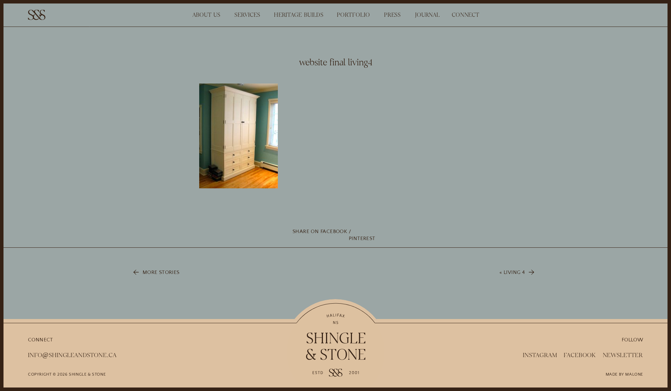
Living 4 (514, 272)
